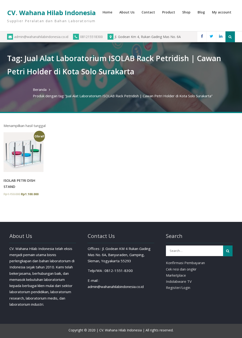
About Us (126, 12)
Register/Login (178, 287)
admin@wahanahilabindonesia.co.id (41, 36)
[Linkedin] (220, 36)
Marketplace (176, 275)
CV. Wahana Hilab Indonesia (51, 12)
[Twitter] (211, 36)
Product (168, 12)
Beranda (40, 89)
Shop (186, 12)
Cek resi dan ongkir (181, 269)
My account (221, 12)
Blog (201, 12)
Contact (148, 12)
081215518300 (91, 36)
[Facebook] (202, 36)
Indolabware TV (179, 281)
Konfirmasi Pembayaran (185, 262)
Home (107, 12)
